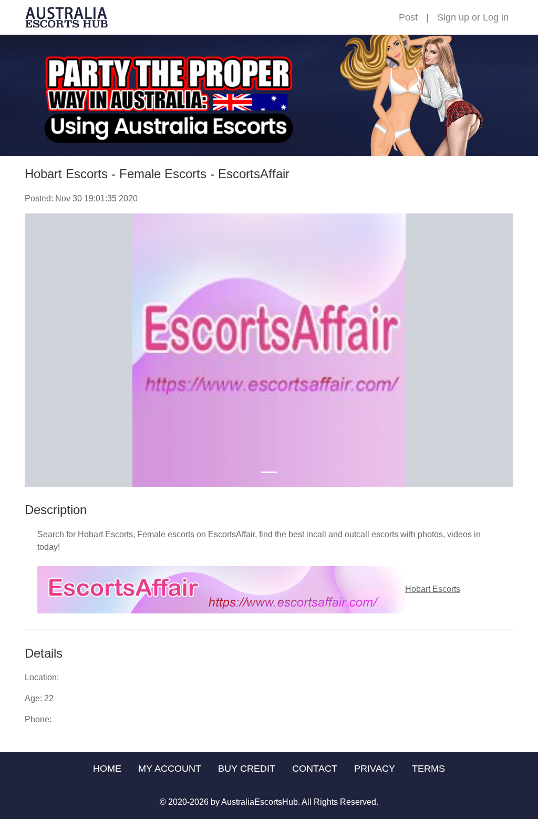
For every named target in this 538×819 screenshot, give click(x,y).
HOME (107, 768)
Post (408, 17)
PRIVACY (374, 768)
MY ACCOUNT (169, 768)
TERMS (428, 768)
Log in (496, 17)
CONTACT (314, 768)
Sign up (453, 17)
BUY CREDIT (246, 768)
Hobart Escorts (432, 589)
